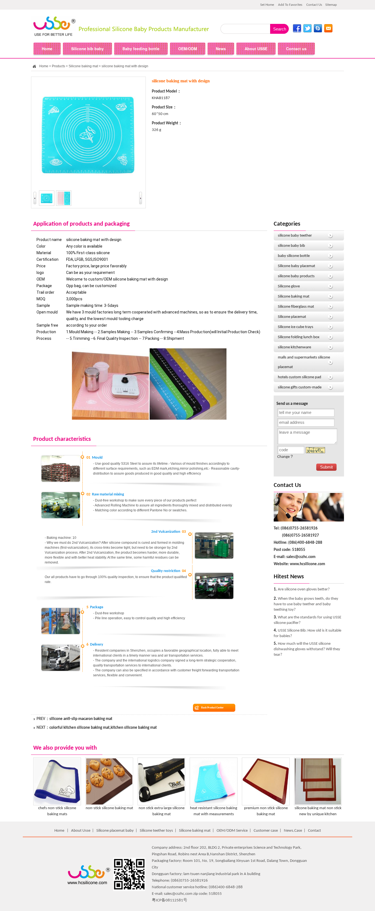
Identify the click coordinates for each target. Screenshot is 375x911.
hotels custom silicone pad (299, 377)
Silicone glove (289, 286)
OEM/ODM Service (232, 831)
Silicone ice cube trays (295, 327)
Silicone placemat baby (115, 831)
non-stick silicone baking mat (109, 808)
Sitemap (331, 5)
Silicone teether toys (156, 831)
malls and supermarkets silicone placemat (304, 362)
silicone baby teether (295, 236)
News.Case (293, 831)
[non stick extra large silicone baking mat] (161, 804)
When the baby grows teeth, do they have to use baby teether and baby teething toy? (306, 604)
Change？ (285, 457)
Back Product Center (212, 707)
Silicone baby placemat (296, 266)
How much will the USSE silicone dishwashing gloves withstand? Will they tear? (307, 649)
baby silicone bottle (294, 256)
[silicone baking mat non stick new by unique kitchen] (318, 804)
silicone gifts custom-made (299, 387)
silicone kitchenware (294, 347)
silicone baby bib (291, 246)
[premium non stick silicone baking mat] (266, 804)
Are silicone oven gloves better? (304, 589)
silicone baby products (296, 276)
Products (58, 66)
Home (43, 66)
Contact (314, 831)
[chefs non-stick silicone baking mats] (57, 804)
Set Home (267, 5)
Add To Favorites (290, 5)
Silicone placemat (292, 317)
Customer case (266, 831)
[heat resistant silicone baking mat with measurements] (213, 804)
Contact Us (314, 5)
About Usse (80, 831)
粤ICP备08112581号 (169, 900)
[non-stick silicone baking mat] (109, 804)
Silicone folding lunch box (299, 337)
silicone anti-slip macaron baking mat (80, 719)
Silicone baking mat (83, 66)
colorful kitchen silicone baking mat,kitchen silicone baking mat (103, 728)
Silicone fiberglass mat (296, 307)
